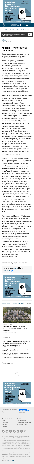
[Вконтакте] (7, 431)
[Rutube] (18, 431)
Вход (23, 25)
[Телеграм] (3, 431)
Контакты (5, 422)
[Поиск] (27, 25)
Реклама (4, 424)
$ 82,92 (6, 29)
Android (19, 419)
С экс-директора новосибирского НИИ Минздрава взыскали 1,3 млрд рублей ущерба (16, 343)
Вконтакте (7, 271)
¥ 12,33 (17, 29)
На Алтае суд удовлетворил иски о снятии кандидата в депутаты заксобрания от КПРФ (16, 349)
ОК (30, 35)
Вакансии (4, 426)
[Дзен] (10, 431)
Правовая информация (24, 422)
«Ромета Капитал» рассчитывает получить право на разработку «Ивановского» (15, 354)
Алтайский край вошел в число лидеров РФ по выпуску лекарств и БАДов (16, 358)
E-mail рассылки (22, 424)
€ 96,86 (12, 29)
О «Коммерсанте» (7, 419)
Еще (3, 366)
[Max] (21, 431)
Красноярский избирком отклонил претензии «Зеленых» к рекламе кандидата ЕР (17, 362)
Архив (3, 420)
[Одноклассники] (14, 431)
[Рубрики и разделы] (30, 25)
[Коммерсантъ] (3, 25)
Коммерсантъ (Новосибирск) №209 (12, 304)
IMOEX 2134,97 (25, 29)
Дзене (15, 268)
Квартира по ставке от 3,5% (14, 326)
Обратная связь (21, 420)
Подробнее (11, 460)
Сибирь (4, 40)
